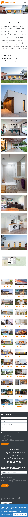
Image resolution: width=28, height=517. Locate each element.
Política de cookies (19, 498)
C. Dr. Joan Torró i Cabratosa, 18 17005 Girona (15, 452)
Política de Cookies (16, 511)
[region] (14, 510)
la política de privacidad (13, 474)
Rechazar (15, 514)
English (19, 497)
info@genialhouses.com (15, 454)
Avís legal (3, 498)
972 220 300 (15, 455)
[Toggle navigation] (24, 2)
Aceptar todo (23, 514)
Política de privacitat (10, 498)
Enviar (5, 444)
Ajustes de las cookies (6, 514)
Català (13, 497)
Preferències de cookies (6, 499)
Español (16, 497)
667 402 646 (15, 457)
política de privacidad (14, 432)
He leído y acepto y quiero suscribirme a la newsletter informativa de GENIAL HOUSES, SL (14, 475)
